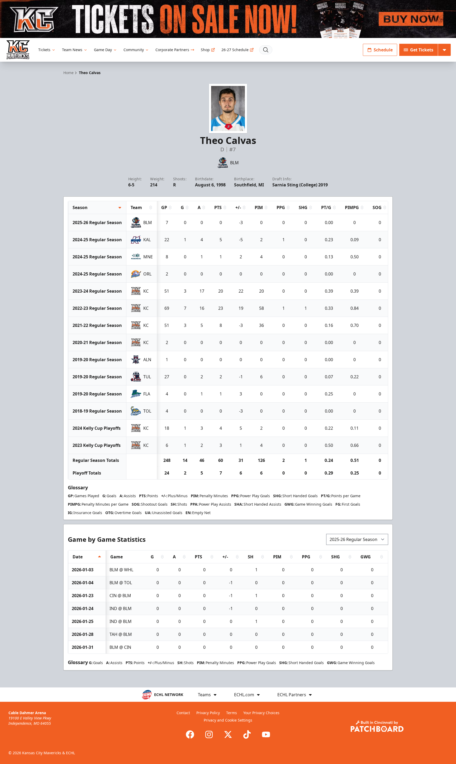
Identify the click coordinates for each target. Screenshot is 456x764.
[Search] (265, 49)
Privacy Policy (208, 712)
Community (134, 49)
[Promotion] (228, 19)
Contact (183, 712)
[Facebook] (190, 734)
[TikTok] (247, 734)
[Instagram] (209, 734)
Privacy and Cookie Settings (228, 720)
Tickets (44, 49)
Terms (231, 712)
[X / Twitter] (228, 734)
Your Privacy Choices (261, 712)
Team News (72, 49)
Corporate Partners (172, 49)
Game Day (103, 49)
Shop (205, 49)
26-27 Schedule (235, 49)
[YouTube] (266, 734)
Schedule (383, 50)
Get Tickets (421, 50)
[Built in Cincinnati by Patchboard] (377, 726)
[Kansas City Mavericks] (18, 50)
